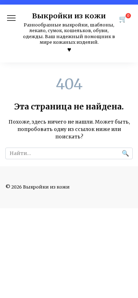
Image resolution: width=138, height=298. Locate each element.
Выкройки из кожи (69, 16)
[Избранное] (69, 49)
